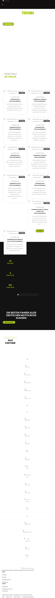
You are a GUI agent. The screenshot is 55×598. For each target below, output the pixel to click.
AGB (3, 597)
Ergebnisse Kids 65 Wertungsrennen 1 (15, 184)
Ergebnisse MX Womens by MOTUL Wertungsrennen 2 (15, 240)
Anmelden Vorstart (7, 589)
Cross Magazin (27, 595)
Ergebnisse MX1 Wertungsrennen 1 (15, 156)
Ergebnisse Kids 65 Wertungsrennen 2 (15, 128)
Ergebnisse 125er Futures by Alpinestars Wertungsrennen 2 (40, 211)
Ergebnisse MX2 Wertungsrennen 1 (40, 184)
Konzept (4, 574)
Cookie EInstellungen (28, 597)
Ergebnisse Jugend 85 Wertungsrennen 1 (39, 156)
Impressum (9, 597)
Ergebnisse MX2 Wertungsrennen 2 (40, 128)
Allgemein (22, 92)
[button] (8, 24)
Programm (5, 586)
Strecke (4, 577)
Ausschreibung (6, 579)
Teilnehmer (5, 582)
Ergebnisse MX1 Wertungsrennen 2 (15, 100)
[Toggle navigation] (2, 4)
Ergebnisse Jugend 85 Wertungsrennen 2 (39, 100)
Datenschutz (17, 597)
